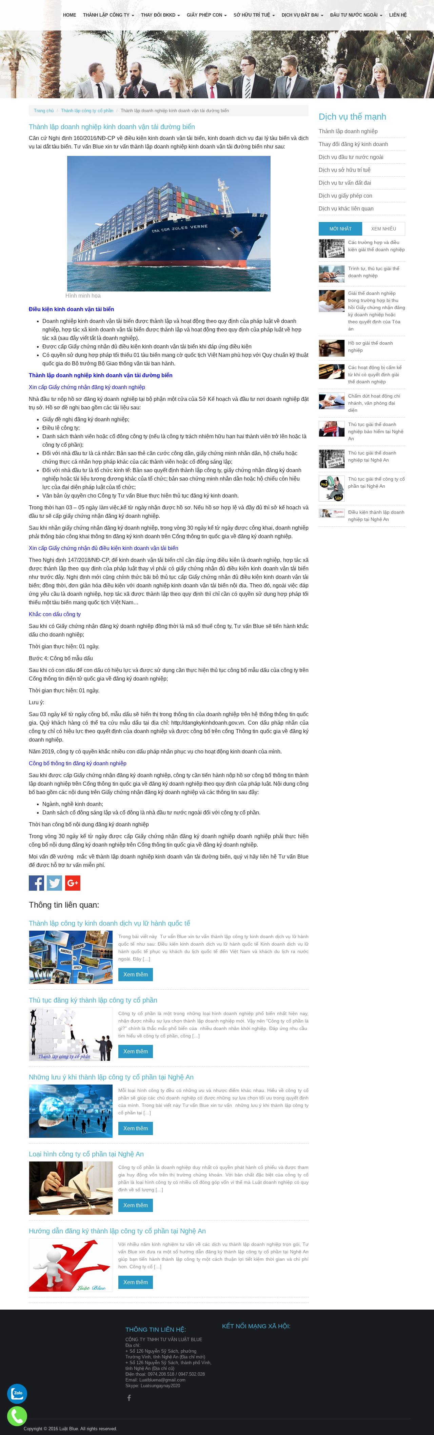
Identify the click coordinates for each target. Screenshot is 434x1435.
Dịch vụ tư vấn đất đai (345, 183)
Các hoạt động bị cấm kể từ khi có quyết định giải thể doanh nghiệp (375, 374)
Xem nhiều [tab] (383, 228)
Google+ (72, 883)
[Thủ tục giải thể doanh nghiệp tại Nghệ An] (332, 458)
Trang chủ (44, 110)
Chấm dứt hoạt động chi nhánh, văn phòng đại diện (374, 403)
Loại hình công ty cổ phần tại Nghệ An (86, 1154)
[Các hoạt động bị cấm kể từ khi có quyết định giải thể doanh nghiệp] (332, 371)
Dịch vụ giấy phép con (345, 196)
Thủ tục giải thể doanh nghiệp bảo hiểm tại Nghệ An (375, 431)
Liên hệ (398, 15)
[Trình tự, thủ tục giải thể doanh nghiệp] (332, 273)
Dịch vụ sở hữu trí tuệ (345, 170)
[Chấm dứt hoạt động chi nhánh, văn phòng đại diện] (332, 400)
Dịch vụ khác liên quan (346, 208)
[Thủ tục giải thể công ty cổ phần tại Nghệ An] (332, 488)
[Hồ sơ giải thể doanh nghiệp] (332, 347)
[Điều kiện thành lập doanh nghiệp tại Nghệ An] (332, 513)
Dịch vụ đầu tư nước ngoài (351, 157)
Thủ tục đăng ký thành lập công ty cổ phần (93, 1000)
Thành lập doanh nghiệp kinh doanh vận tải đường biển (112, 126)
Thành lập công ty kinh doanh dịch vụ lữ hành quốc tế (109, 923)
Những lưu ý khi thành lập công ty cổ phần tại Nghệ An (111, 1077)
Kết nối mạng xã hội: (256, 1326)
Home (69, 15)
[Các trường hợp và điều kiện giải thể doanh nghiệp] (332, 248)
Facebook (36, 883)
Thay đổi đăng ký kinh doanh (353, 144)
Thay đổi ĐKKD (159, 15)
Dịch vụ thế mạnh (352, 117)
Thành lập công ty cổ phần (87, 110)
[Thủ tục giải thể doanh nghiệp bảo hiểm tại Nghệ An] (332, 428)
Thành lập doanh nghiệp (348, 131)
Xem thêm (135, 974)
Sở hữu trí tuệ (253, 15)
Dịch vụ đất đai (301, 15)
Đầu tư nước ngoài (354, 15)
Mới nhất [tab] (341, 228)
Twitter (54, 883)
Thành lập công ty (107, 15)
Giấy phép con (205, 15)
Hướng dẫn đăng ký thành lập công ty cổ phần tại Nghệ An (117, 1231)
